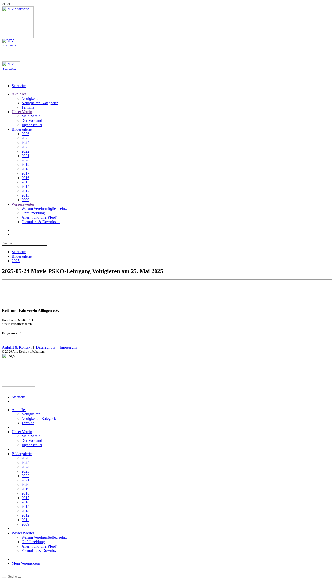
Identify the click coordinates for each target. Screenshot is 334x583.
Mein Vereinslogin (26, 563)
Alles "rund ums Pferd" (40, 217)
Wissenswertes (23, 204)
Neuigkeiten (31, 98)
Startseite (19, 86)
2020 (25, 160)
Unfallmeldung (33, 213)
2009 (25, 200)
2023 (25, 147)
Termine (28, 107)
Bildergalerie (22, 129)
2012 (25, 191)
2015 (25, 182)
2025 (25, 138)
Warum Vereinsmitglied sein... (45, 208)
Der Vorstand (32, 120)
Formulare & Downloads (41, 222)
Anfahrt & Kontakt (16, 347)
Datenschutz (45, 347)
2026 (25, 134)
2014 (25, 186)
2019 (25, 164)
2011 (25, 195)
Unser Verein (22, 112)
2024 (25, 142)
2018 (25, 169)
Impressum (68, 347)
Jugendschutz (32, 125)
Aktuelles (19, 94)
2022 (25, 151)
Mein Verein (31, 116)
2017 (25, 173)
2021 (25, 156)
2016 (25, 178)
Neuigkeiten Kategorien (40, 103)
